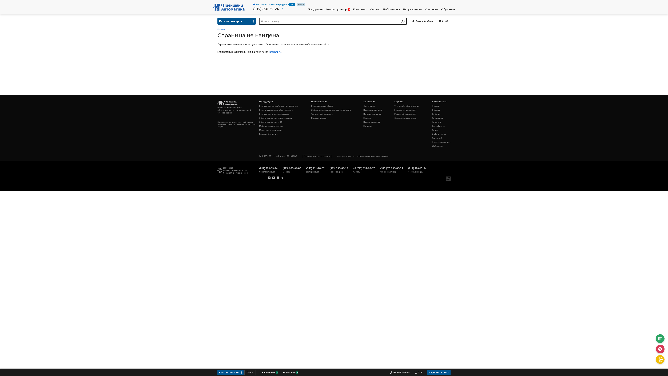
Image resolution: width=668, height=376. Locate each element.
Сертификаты (438, 126)
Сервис (375, 9)
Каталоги (436, 122)
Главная (221, 29)
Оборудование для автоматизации (275, 118)
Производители (319, 118)
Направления (412, 9)
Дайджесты (437, 146)
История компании (372, 114)
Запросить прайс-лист (405, 110)
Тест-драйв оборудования (406, 106)
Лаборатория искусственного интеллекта (331, 110)
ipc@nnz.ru (275, 51)
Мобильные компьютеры (271, 126)
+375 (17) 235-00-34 (391, 168)
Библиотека (391, 9)
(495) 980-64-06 (292, 168)
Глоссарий (437, 138)
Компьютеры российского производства (279, 106)
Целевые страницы (441, 142)
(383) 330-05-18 (339, 168)
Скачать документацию (405, 118)
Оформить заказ (438, 372)
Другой (301, 4)
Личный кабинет (425, 21)
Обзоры (436, 110)
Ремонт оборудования (405, 114)
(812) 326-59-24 (266, 9)
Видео (435, 130)
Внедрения (437, 118)
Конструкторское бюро (322, 106)
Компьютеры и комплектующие (274, 114)
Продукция (316, 9)
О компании (369, 106)
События (436, 114)
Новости (436, 106)
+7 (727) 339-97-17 (364, 168)
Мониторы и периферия (271, 130)
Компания (360, 9)
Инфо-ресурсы (439, 134)
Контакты (431, 9)
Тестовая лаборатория (322, 114)
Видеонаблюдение (268, 134)
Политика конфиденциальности (317, 156)
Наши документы (371, 122)
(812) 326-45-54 (417, 168)
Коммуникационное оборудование (276, 110)
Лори (245, 173)
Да (292, 4)
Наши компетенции (372, 110)
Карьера (367, 118)
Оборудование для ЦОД (271, 122)
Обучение (448, 9)
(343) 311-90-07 (315, 168)
